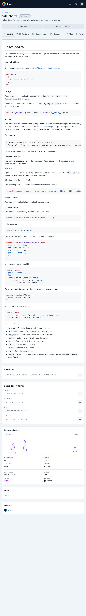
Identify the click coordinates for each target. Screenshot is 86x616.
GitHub (6, 495)
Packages (7, 12)
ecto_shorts (9, 16)
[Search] (76, 4)
